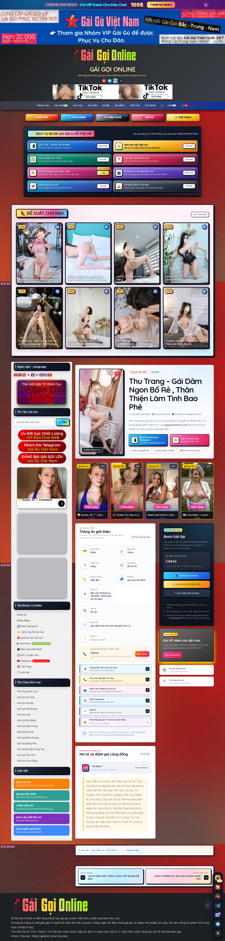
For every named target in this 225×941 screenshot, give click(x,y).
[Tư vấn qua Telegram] (218, 905)
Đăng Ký (22, 614)
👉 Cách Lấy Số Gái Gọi (30, 631)
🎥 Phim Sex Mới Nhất (29, 649)
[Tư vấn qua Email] (218, 915)
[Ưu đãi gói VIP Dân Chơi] (41, 392)
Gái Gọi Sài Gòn (26, 697)
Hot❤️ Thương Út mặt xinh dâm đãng (135, 278)
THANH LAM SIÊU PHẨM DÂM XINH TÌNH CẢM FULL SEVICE (185, 342)
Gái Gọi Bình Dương (28, 737)
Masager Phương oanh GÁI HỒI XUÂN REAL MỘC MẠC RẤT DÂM (86, 342)
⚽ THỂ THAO (183, 117)
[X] (121, 80)
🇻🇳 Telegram (33, 660)
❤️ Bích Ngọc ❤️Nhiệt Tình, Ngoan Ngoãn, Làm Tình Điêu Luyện (39, 278)
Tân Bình (112, 850)
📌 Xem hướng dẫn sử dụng (186, 593)
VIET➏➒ (172, 105)
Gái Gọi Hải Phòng (27, 708)
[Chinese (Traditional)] (20, 374)
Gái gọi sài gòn (133, 850)
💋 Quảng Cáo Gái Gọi (30, 637)
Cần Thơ (134, 105)
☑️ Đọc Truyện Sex (28, 655)
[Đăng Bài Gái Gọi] (41, 458)
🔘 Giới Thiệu (24, 666)
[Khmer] (33, 374)
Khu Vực (78, 105)
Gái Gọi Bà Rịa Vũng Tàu (30, 749)
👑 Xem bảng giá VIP (140, 450)
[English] (24, 374)
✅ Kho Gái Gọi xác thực (190, 450)
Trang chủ (43, 105)
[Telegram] (109, 80)
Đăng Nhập (23, 620)
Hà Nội (106, 105)
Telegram (150, 105)
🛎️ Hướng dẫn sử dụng (164, 450)
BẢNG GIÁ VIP (142, 654)
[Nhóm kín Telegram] (218, 924)
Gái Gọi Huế (23, 714)
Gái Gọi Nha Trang (27, 726)
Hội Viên (60, 105)
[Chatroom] (218, 887)
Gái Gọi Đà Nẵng (26, 720)
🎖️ (184, 105)
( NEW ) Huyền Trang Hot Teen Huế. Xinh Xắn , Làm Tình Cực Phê (87, 278)
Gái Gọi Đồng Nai (26, 743)
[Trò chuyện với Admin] (218, 896)
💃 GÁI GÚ (148, 117)
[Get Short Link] (104, 80)
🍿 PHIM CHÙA (112, 117)
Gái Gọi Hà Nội (25, 703)
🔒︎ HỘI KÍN (42, 117)
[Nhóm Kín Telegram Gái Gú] (41, 446)
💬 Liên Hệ (23, 672)
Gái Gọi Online (113, 69)
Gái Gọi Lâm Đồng (27, 760)
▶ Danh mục (33, 643)
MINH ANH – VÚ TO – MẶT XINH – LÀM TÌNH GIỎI (184, 278)
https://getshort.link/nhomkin (50, 936)
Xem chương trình (172, 655)
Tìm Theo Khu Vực (27, 691)
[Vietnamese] (50, 374)
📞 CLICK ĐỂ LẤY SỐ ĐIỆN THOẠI (187, 584)
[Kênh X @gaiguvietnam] (218, 933)
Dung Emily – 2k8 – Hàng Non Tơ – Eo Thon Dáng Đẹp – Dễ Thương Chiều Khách (38, 342)
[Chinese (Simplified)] (16, 374)
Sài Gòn (92, 105)
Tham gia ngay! (161, 4)
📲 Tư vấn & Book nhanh (186, 575)
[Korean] (37, 374)
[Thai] (46, 374)
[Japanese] (29, 374)
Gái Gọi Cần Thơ (26, 754)
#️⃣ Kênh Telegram (27, 626)
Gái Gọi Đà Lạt (25, 731)
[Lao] (41, 374)
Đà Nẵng (120, 105)
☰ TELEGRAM (77, 117)
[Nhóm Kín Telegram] (115, 80)
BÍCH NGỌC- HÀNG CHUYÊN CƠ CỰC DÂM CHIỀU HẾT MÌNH (134, 342)
